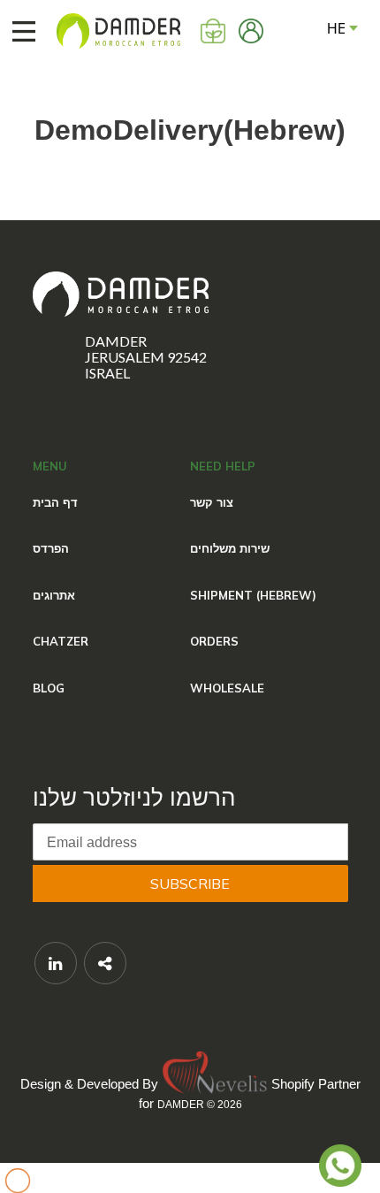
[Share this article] (105, 963)
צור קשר (211, 502)
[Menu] (15, 31)
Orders (214, 641)
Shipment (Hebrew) (253, 595)
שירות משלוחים (230, 548)
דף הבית (55, 502)
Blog (49, 688)
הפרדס (51, 548)
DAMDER (180, 1104)
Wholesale (227, 688)
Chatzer (60, 641)
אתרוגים (54, 595)
